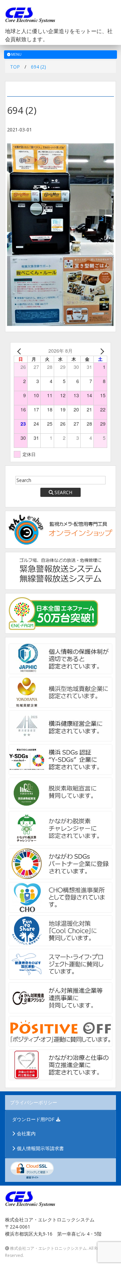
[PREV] (20, 350)
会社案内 (26, 1133)
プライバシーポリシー (33, 1102)
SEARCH (63, 492)
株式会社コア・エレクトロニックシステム (48, 1248)
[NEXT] (100, 350)
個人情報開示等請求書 (40, 1148)
